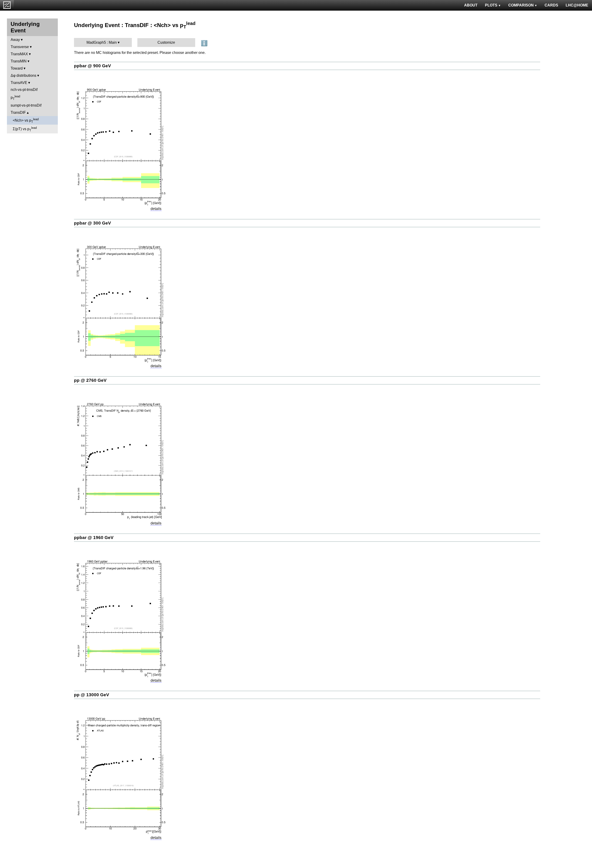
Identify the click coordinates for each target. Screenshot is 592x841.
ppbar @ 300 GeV (92, 223)
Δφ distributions (23, 75)
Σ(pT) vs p (25, 129)
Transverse (20, 47)
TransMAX (19, 54)
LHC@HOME (577, 5)
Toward (17, 68)
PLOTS (491, 5)
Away (15, 40)
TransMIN (19, 61)
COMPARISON (521, 5)
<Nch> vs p (26, 120)
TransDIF (18, 112)
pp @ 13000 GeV (91, 694)
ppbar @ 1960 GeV (94, 537)
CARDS (551, 5)
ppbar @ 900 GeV (92, 65)
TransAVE (19, 83)
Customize (166, 42)
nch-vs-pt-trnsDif (24, 90)
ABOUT (471, 5)
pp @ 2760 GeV (90, 380)
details (156, 209)
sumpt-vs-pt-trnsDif (26, 105)
